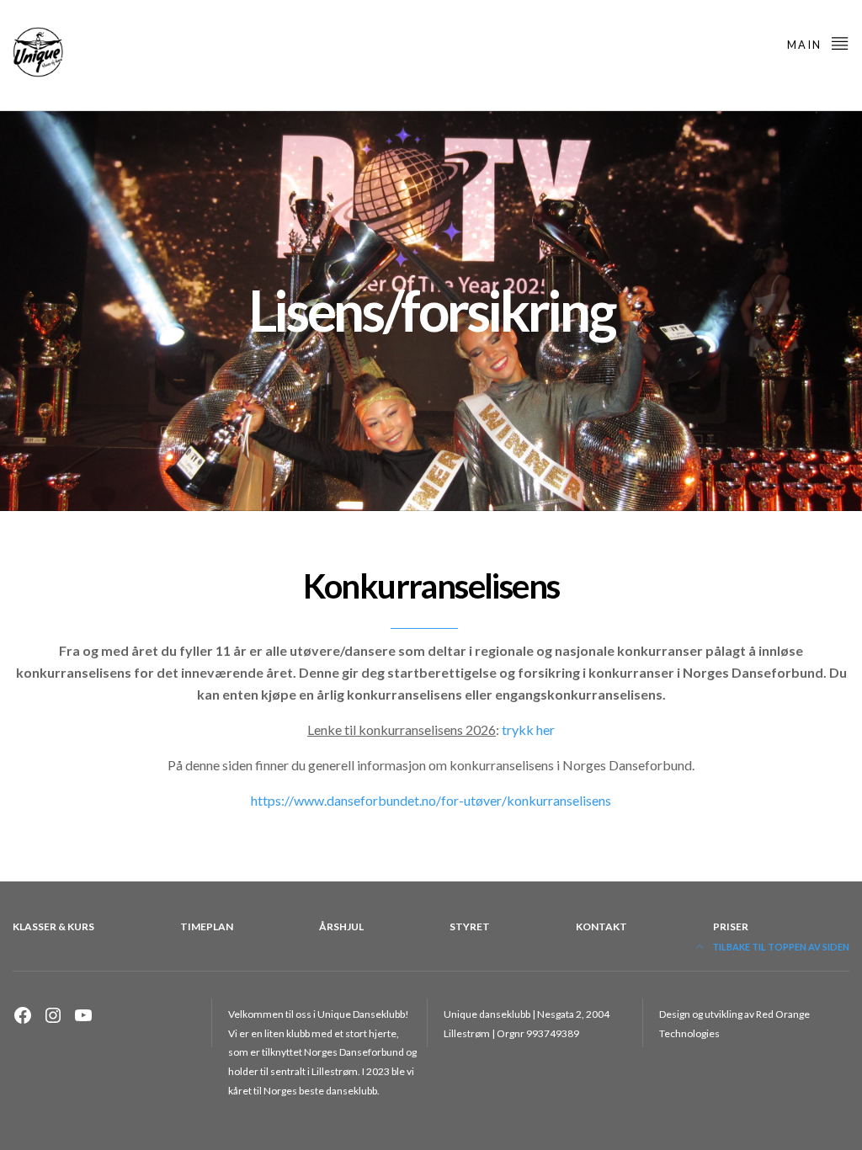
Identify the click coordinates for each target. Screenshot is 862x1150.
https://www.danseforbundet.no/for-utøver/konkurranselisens (431, 800)
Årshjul (341, 926)
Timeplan (206, 926)
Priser (730, 926)
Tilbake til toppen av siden (779, 946)
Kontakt (601, 926)
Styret (470, 926)
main (806, 44)
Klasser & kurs (53, 926)
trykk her (528, 729)
